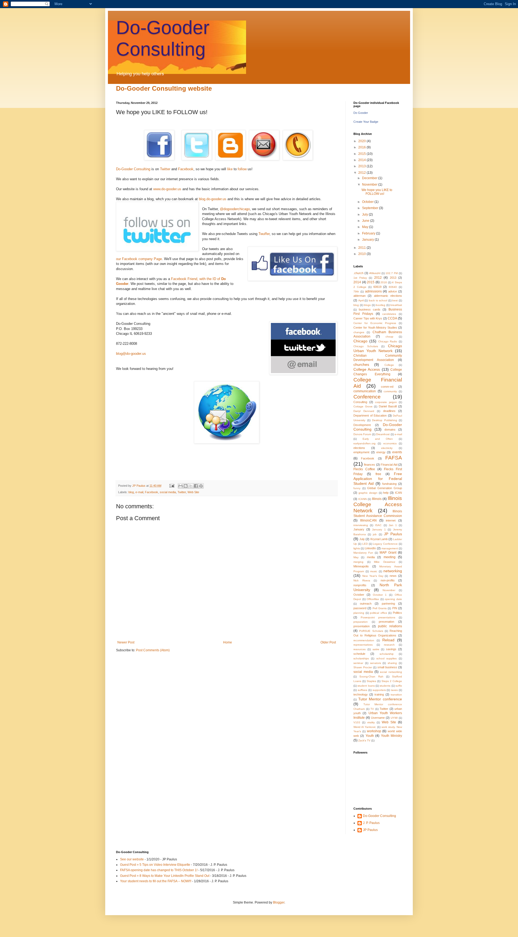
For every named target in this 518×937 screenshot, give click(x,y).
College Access (366, 369)
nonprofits (359, 585)
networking (392, 571)
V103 (356, 722)
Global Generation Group (384, 488)
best (395, 300)
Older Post (328, 642)
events (397, 452)
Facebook (185, 169)
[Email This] (180, 486)
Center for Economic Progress (374, 323)
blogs (367, 305)
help (385, 492)
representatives (363, 644)
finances (369, 464)
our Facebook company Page (139, 259)
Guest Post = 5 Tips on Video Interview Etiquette (155, 865)
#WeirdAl (374, 273)
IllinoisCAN (368, 520)
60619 (377, 286)
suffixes (362, 690)
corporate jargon (386, 402)
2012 (362, 173)
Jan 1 (393, 525)
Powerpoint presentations (378, 617)
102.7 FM (392, 273)
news (393, 575)
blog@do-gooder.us (131, 354)
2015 (362, 154)
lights (356, 548)
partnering (388, 603)
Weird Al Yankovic (364, 726)
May (365, 227)
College (389, 364)
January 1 (379, 529)
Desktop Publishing (384, 420)
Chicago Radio (387, 341)
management (389, 548)
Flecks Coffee (364, 469)
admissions (373, 291)
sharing (392, 663)
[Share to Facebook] (196, 486)
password (359, 608)
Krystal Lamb (379, 539)
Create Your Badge (365, 121)
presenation (386, 621)
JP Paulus (139, 485)
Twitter (165, 169)
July (365, 214)
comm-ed (387, 386)
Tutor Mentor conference (380, 699)
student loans (365, 685)
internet (391, 520)
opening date (393, 599)
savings (391, 649)
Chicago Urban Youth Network (377, 348)
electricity (387, 448)
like (229, 169)
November (370, 184)
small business (387, 667)
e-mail (139, 492)
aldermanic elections (388, 295)
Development (362, 425)
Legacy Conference (385, 543)
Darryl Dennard (363, 411)
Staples (371, 681)
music (373, 571)
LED (365, 543)
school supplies (386, 658)
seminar (358, 663)
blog (131, 492)
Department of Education (370, 415)
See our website (132, 859)
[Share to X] (190, 486)
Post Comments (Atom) (153, 650)
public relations (390, 626)
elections (359, 447)
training (379, 694)
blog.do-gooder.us (212, 199)
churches (361, 364)
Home (227, 642)
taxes (394, 690)
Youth (370, 736)
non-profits (388, 580)
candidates (389, 313)
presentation (361, 626)
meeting (390, 557)
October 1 (380, 594)
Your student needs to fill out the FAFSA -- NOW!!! (155, 881)
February (369, 233)
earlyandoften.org (364, 443)
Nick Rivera (361, 580)
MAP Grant (388, 552)
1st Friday (360, 277)
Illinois (376, 499)
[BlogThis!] (185, 486)
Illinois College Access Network (377, 504)
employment (361, 452)
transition (396, 694)
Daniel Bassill (388, 406)
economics (390, 443)
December (370, 178)
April (361, 300)
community (390, 391)
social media (168, 492)
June (366, 221)
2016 (362, 147)
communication (364, 391)
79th (356, 291)
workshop (374, 731)
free (378, 474)
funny (356, 488)
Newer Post (125, 642)
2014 (362, 160)
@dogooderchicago (235, 209)
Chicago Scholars (365, 346)
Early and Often (378, 438)
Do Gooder (360, 112)
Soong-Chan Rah (371, 676)
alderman (359, 295)
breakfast (396, 305)
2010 (362, 254)
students (385, 685)
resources (359, 649)
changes (358, 332)
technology (360, 694)
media (371, 557)
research (389, 644)
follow (242, 169)
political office (378, 612)
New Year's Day (372, 575)
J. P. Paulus (371, 823)
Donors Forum (362, 434)
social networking (391, 671)
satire (376, 649)
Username (378, 717)
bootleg (380, 305)
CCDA (392, 318)
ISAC (378, 525)
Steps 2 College (391, 681)
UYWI (394, 717)
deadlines (389, 411)
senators (375, 663)
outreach (366, 603)
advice (392, 291)
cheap (389, 336)
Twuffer (264, 234)
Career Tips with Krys (367, 318)
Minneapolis (361, 566)
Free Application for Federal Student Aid (377, 479)
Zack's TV (364, 740)
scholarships (361, 658)
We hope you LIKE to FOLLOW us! (377, 192)
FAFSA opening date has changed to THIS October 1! (158, 870)
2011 (362, 248)
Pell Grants (380, 608)
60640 (393, 286)
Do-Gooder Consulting (133, 169)
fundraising (389, 483)
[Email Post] (171, 485)
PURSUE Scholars (371, 630)
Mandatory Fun (363, 552)
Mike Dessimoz (384, 561)
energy (381, 452)
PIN (394, 608)
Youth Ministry (391, 736)
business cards (369, 309)
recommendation (363, 640)
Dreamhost (383, 434)
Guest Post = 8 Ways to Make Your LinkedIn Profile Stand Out (164, 876)
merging (358, 561)
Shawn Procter (362, 667)
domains (390, 429)
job (375, 534)
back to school (378, 300)
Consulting (360, 402)
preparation (360, 621)
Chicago (360, 341)
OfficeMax (373, 599)
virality (371, 722)
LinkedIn (370, 548)
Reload (388, 640)
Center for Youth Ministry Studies (375, 327)
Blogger (278, 902)
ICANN (362, 499)
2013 (362, 166)
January (368, 239)
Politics (397, 612)
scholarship (387, 653)
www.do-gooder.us (167, 189)
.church (358, 273)
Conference (367, 397)
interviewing (360, 525)
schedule (359, 653)
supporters (379, 690)
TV (372, 708)
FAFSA (393, 458)
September (370, 208)
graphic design (368, 492)
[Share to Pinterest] (201, 486)
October (368, 202)
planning (358, 612)
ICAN (398, 492)
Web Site (193, 492)
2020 (362, 141)
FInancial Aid (389, 464)
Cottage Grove (363, 406)
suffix (399, 685)
